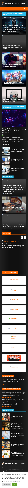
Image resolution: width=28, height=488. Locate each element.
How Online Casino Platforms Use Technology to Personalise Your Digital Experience (13, 209)
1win (3, 379)
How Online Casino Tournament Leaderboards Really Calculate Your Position (12, 47)
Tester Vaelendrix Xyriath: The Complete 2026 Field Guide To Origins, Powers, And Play (13, 27)
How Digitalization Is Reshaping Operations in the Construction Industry (6, 435)
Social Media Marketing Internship (6, 169)
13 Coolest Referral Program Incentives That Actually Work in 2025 (6, 445)
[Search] (24, 8)
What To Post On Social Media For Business (6, 151)
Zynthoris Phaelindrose (10, 31)
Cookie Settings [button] (6, 484)
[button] (25, 237)
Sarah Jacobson (7, 135)
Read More (6, 144)
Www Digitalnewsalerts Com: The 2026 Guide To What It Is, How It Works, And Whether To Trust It (13, 226)
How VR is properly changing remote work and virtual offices (14, 60)
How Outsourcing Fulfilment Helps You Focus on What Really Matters (6, 454)
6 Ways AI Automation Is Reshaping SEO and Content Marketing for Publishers (14, 118)
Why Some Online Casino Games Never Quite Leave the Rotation (14, 95)
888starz (4, 385)
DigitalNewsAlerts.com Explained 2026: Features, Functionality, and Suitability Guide (13, 245)
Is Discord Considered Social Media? (6, 160)
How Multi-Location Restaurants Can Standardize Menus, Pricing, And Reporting (6, 417)
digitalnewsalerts (7, 406)
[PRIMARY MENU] (4, 9)
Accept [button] (14, 484)
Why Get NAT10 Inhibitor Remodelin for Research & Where (6, 426)
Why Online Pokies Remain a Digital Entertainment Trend (14, 78)
